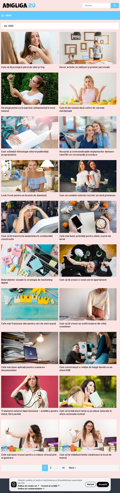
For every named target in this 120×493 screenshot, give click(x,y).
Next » (72, 467)
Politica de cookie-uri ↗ (28, 486)
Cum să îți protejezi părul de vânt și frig (22, 67)
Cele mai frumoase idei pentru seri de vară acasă (28, 323)
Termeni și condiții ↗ (50, 486)
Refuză (90, 484)
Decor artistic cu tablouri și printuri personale (84, 67)
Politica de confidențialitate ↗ (31, 488)
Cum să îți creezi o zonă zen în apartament (83, 279)
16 (63, 467)
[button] (6, 15)
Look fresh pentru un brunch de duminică (24, 195)
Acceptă (103, 484)
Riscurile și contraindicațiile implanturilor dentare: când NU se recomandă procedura (86, 153)
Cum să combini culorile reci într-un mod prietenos (87, 195)
